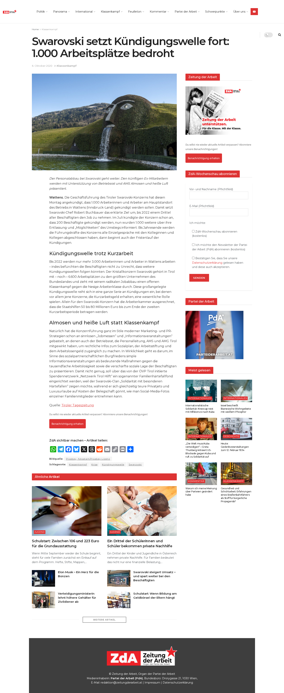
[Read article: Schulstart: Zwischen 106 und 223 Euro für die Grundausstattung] (66, 511)
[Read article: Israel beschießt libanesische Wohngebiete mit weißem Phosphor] (236, 391)
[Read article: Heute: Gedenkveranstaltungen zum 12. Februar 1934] (236, 429)
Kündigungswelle (113, 464)
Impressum (152, 682)
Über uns (239, 11)
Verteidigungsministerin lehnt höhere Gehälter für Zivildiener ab (77, 597)
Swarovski (135, 464)
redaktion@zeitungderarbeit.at (121, 682)
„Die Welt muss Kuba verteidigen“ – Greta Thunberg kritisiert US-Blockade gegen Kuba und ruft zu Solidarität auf (200, 450)
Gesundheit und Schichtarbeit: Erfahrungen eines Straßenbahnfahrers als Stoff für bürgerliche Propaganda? (236, 495)
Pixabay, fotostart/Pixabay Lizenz (88, 458)
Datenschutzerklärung (207, 262)
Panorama (60, 11)
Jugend (40, 532)
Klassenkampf (110, 11)
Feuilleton (134, 11)
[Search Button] (279, 34)
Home (35, 29)
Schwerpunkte (215, 11)
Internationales (200, 398)
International (84, 11)
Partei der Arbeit (186, 11)
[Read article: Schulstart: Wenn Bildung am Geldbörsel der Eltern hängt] (118, 600)
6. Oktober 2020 (42, 65)
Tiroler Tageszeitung (77, 405)
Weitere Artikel (104, 619)
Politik (41, 11)
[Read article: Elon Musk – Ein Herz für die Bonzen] (43, 578)
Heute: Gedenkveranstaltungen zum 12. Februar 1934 (235, 447)
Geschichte (231, 436)
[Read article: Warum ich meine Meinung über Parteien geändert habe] (201, 473)
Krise (94, 464)
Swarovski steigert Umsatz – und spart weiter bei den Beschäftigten (154, 576)
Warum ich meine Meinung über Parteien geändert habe (201, 491)
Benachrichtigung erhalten (67, 423)
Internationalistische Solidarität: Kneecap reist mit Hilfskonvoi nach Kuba (199, 408)
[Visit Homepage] (15, 12)
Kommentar (158, 11)
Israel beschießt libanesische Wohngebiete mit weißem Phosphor (236, 408)
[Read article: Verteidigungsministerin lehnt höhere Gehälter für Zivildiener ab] (43, 600)
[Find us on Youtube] (254, 11)
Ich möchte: (197, 223)
